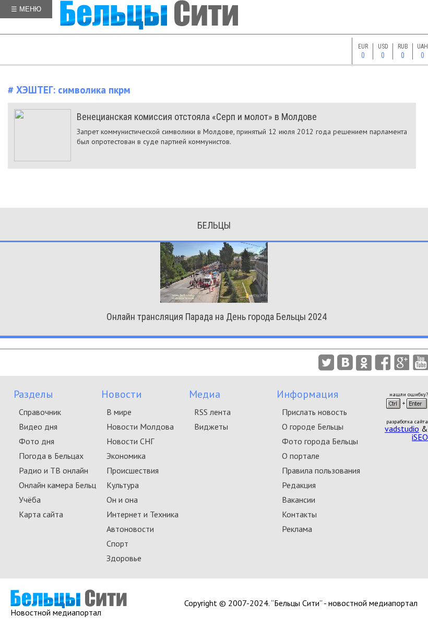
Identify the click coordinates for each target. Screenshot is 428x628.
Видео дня (38, 426)
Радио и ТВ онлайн (53, 470)
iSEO (420, 437)
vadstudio (402, 428)
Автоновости (130, 529)
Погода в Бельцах (51, 456)
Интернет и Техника (142, 514)
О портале (300, 456)
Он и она (122, 499)
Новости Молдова (140, 426)
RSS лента (212, 412)
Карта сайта (41, 514)
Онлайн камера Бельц (57, 485)
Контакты (299, 514)
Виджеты (211, 426)
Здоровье (123, 558)
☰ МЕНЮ (26, 9)
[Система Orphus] (406, 412)
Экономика (126, 456)
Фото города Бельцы (320, 441)
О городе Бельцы (312, 426)
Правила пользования (321, 470)
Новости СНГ (130, 441)
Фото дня (36, 441)
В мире (119, 412)
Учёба (30, 499)
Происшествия (132, 470)
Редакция (299, 485)
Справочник (40, 412)
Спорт (117, 543)
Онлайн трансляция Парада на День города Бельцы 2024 (216, 316)
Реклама (297, 529)
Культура (122, 485)
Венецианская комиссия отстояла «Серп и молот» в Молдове (197, 116)
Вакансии (298, 499)
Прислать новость (314, 412)
